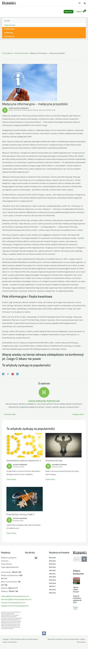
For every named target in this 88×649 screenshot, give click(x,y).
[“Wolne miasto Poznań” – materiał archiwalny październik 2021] (76, 580)
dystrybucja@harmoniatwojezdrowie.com (16, 599)
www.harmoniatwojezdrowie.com (13, 602)
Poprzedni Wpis (9, 414)
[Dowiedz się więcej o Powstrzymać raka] (63, 445)
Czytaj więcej (11, 479)
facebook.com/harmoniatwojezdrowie (14, 605)
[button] (85, 3)
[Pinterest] (13, 373)
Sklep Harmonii (9, 25)
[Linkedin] (17, 373)
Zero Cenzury (9, 36)
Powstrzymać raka (53, 460)
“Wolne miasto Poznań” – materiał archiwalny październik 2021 (77, 595)
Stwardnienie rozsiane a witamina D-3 (23, 460)
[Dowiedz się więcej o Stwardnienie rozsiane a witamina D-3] (24, 445)
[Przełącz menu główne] (79, 3)
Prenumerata (9, 28)
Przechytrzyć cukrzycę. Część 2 (20, 514)
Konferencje (8, 32)
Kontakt (7, 20)
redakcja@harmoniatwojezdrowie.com (15, 596)
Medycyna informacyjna (39, 110)
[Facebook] (3, 373)
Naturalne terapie (50, 110)
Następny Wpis (79, 414)
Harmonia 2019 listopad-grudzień (23, 110)
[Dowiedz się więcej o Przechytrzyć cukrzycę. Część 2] (24, 498)
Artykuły (11, 110)
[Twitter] (8, 373)
